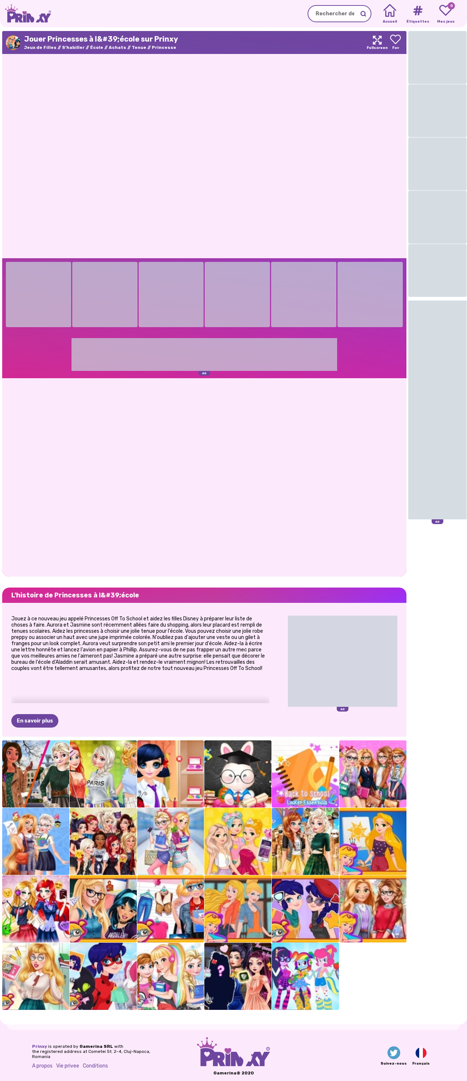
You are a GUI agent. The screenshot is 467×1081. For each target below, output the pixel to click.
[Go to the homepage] (25, 13)
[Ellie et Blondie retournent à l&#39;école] (35, 841)
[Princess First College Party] (103, 773)
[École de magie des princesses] (305, 841)
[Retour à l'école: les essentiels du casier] (305, 773)
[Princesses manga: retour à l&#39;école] (35, 908)
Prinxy (39, 1046)
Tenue (139, 47)
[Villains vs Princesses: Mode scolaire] (103, 841)
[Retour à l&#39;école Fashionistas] (372, 773)
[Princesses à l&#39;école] (103, 908)
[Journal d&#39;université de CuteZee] (170, 908)
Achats (117, 47)
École (96, 47)
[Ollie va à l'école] (237, 773)
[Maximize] (377, 42)
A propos (42, 1066)
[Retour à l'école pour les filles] (305, 976)
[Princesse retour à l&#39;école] (35, 976)
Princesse (164, 47)
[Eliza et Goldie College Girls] (170, 841)
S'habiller (73, 47)
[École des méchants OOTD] (237, 976)
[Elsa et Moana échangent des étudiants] (35, 773)
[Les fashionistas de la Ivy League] (372, 908)
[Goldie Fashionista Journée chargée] (237, 841)
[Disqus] (204, 476)
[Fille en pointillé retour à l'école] (170, 773)
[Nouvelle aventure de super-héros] (103, 976)
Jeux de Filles (40, 47)
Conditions (95, 1066)
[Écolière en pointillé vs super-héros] (305, 908)
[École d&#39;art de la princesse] (372, 841)
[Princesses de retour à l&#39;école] (170, 976)
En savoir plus (35, 721)
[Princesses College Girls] (237, 908)
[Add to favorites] (395, 42)
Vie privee (67, 1066)
